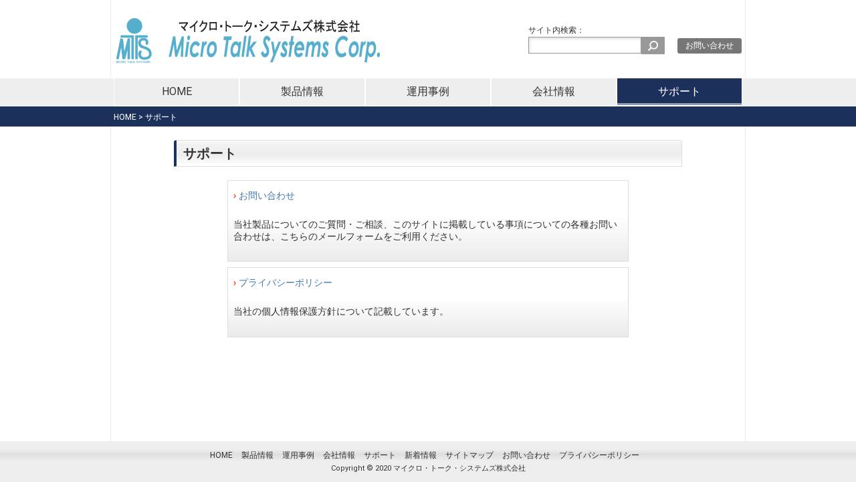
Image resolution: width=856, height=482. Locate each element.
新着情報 (421, 455)
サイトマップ (469, 455)
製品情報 (302, 91)
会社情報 (553, 91)
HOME (177, 91)
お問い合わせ (709, 45)
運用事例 (428, 91)
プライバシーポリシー (285, 282)
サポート (679, 91)
